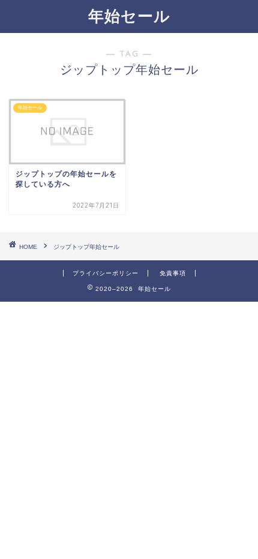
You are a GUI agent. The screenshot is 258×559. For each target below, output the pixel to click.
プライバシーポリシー (106, 273)
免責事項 (173, 273)
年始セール (129, 15)
